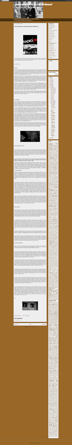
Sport (55, 370)
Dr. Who (55, 211)
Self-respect (51, 360)
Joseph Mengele (55, 263)
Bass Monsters (55, 164)
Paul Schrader (54, 318)
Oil (54, 313)
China (57, 181)
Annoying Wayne (55, 155)
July (52, 94)
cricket (57, 197)
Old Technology (55, 314)
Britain (51, 172)
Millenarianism (51, 290)
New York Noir (51, 305)
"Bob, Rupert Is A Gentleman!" (53, 107)
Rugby (53, 354)
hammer (54, 235)
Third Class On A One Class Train (52, 50)
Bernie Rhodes (55, 165)
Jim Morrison (55, 257)
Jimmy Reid (52, 259)
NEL (53, 298)
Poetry (50, 324)
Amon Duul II (55, 153)
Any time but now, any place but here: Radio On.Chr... (53, 126)
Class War (55, 184)
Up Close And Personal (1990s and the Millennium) (23, 20)
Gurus (54, 233)
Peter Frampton (56, 320)
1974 (50, 146)
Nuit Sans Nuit (51, 33)
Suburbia (55, 376)
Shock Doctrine (55, 363)
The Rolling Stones (52, 404)
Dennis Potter (54, 207)
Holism (50, 239)
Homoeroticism (55, 239)
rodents (54, 350)
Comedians (56, 189)
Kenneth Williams (51, 266)
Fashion (50, 219)
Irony (53, 246)
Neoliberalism (52, 300)
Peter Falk (51, 320)
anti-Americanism (52, 156)
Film (54, 219)
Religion (55, 340)
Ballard (51, 163)
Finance (51, 220)
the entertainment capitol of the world (53, 388)
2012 (51, 85)
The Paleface (53, 129)
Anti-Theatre (56, 157)
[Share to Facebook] (27, 315)
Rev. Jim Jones (51, 341)
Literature (53, 273)
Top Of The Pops (55, 415)
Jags (49, 249)
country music (53, 197)
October (52, 90)
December (53, 88)
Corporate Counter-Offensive (53, 195)
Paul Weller (50, 319)
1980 (54, 147)
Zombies (56, 436)
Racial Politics (55, 338)
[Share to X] (26, 315)
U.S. (49, 421)
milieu (56, 287)
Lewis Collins (52, 271)
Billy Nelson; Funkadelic (52, 166)
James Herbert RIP (51, 251)
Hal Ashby (53, 234)
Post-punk (56, 328)
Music (50, 296)
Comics (56, 190)
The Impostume (51, 48)
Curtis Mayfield (51, 201)
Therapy (53, 411)
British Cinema (52, 173)
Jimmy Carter (56, 258)
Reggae (50, 340)
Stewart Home (56, 372)
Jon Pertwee (52, 262)
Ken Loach (50, 265)
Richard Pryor (51, 344)
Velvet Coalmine (51, 54)
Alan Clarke (51, 150)
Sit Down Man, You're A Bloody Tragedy (53, 43)
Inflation (55, 244)
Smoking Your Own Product (53, 365)
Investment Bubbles (51, 245)
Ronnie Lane (56, 352)
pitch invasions (54, 323)
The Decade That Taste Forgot (53, 386)
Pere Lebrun (51, 38)
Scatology (50, 357)
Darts (49, 202)
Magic (56, 275)
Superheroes (50, 377)
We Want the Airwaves (53, 131)
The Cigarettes (54, 383)
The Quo (51, 401)
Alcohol (56, 150)
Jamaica (53, 249)
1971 (54, 145)
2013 (51, 84)
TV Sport (51, 420)
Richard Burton (55, 342)
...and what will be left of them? (33, 4)
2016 (51, 80)
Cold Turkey (51, 187)
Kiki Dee (54, 267)
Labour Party (51, 269)
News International (55, 306)
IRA (56, 245)
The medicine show (54, 393)
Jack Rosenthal (54, 248)
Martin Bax (55, 279)
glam (53, 228)
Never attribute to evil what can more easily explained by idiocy (53, 303)
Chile (54, 181)
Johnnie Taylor (51, 261)
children (51, 181)
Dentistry (50, 208)
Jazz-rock (53, 254)
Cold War (56, 187)
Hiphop (56, 238)
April (52, 98)
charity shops (52, 179)
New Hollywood (52, 304)
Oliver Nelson (52, 315)
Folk (54, 220)
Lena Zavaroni (54, 270)
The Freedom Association (54, 389)
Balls (54, 163)
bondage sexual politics (52, 170)
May (52, 97)
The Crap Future (54, 384)
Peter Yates (51, 322)
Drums (50, 212)
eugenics (51, 215)
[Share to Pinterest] (28, 315)
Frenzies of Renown (53, 135)
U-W (55, 420)
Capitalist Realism (55, 177)
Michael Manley (54, 285)
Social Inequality (55, 366)
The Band (53, 382)
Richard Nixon (52, 343)
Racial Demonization (53, 337)
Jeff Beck (50, 255)
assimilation (54, 160)
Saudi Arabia (54, 356)
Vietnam (50, 424)
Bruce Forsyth (54, 174)
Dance (56, 201)
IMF (53, 243)
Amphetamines (55, 154)
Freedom (53, 224)
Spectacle (50, 370)
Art (53, 159)
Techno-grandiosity (54, 379)
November (53, 89)
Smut (50, 366)
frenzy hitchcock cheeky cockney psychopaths (53, 225)
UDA (53, 421)
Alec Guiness (51, 151)
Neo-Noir (55, 299)
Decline (51, 206)
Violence (56, 424)
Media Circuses (56, 283)
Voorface (50, 57)
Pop (55, 324)
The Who (53, 410)
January (52, 102)
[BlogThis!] (25, 315)
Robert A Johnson (51, 348)
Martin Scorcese (51, 280)
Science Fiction (53, 358)
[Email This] (24, 315)
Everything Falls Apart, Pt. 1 (53, 122)
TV (57, 419)
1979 (52, 147)
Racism (51, 339)
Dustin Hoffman (54, 212)
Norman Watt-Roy (51, 309)
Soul (50, 368)
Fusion (50, 227)
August (52, 93)
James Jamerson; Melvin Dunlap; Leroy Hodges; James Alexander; (53, 252)
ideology (50, 242)
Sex (55, 361)
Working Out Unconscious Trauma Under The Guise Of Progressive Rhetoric (53, 435)
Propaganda (55, 332)
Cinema (50, 183)
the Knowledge (51, 392)
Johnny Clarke (56, 261)
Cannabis (50, 177)
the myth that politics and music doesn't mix (53, 397)
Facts (49, 218)
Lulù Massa (51, 275)
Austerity (56, 161)
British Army (56, 172)
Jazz (54, 253)
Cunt (56, 200)
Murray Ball (55, 295)
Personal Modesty (55, 319)
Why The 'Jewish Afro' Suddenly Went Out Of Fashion (53, 431)
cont (15, 298)
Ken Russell (55, 265)
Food (53, 221)
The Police (56, 400)
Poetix (50, 41)
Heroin (56, 237)
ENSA (53, 214)
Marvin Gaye (55, 281)
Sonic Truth (51, 45)
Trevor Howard (54, 419)
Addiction (55, 148)
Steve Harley (51, 372)
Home (30, 324)
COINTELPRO (56, 186)
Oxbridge (56, 315)
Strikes (51, 373)
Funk (55, 226)
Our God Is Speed (52, 36)
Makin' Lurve (56, 276)
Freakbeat (55, 223)
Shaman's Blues (52, 133)
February (52, 101)
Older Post (44, 324)
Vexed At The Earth (52, 55)
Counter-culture (55, 196)
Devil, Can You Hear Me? (53, 30)
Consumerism (52, 193)
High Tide (51, 238)
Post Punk (52, 326)
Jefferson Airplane (55, 255)
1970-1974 (50, 145)
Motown (55, 294)
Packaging (51, 316)
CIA (56, 182)
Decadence (51, 205)
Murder (50, 295)
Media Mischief (52, 284)
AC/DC (52, 148)
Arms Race (50, 159)
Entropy (57, 214)
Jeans (56, 254)
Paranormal (56, 316)
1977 (56, 146)
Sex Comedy (51, 362)
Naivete (53, 296)
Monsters (50, 292)
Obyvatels (55, 312)
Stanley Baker (56, 371)
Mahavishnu (50, 276)
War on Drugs (52, 425)
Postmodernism (52, 329)
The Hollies (51, 390)
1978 (50, 147)
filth (57, 219)
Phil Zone (50, 39)
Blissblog (50, 28)
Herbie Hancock (52, 237)
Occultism (50, 313)
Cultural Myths (51, 200)
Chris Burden (52, 182)
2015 (51, 81)
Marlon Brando (55, 278)
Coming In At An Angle (53, 191)
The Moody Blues (51, 394)
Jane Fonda (50, 253)
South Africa (55, 368)
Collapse (50, 189)
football (57, 221)
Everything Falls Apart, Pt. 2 (53, 119)
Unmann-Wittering (52, 52)
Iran (49, 246)
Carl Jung (51, 178)
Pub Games (55, 333)
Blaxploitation (51, 168)
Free (49, 224)
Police (53, 324)
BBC (50, 165)
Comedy (51, 190)
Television (51, 380)
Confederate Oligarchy (52, 192)
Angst (51, 155)
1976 (53, 146)
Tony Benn (53, 414)
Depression (54, 208)
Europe (55, 215)
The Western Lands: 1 (53, 104)
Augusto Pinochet (51, 161)
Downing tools (51, 211)
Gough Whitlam (54, 231)
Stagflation (50, 371)
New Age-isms (55, 303)
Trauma (54, 418)
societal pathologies (53, 367)
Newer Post (16, 324)
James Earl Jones (54, 250)
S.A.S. (53, 355)
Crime (51, 198)
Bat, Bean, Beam (52, 25)
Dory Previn (54, 210)
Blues (55, 168)
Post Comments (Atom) (32, 326)
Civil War (55, 183)
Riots (55, 347)
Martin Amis (50, 279)
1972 (57, 145)
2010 (51, 137)
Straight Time (53, 117)
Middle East (51, 287)
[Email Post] (23, 315)
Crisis (54, 198)
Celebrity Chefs (56, 178)
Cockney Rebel (51, 186)
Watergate (53, 426)
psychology (50, 333)
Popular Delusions (53, 325)
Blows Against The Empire (53, 112)
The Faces (53, 388)
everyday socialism (52, 216)
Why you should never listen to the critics (53, 432)
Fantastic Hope (51, 31)
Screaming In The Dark (53, 116)
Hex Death (52, 109)
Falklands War (54, 218)
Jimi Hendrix (51, 258)
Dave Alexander (54, 202)
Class (50, 184)
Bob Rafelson (55, 169)
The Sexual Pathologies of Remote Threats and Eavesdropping (53, 405)
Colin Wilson (53, 188)
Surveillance (55, 377)
